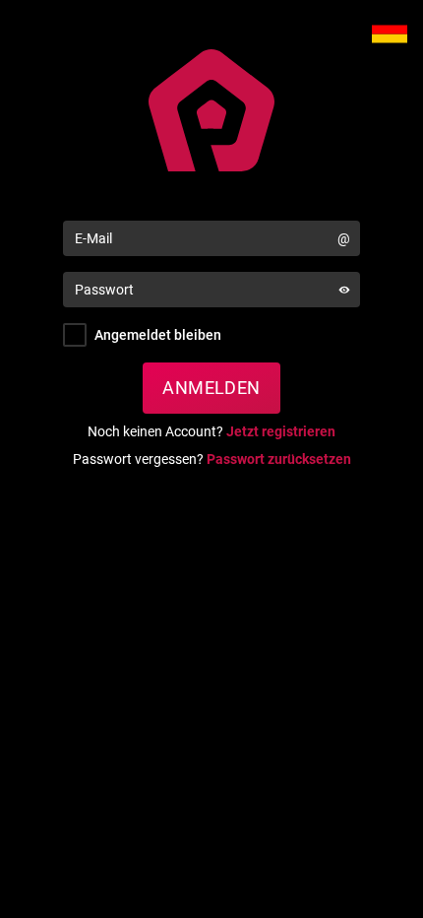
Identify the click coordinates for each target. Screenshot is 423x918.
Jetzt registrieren (280, 431)
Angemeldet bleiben (157, 335)
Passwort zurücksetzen (279, 459)
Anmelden (211, 387)
